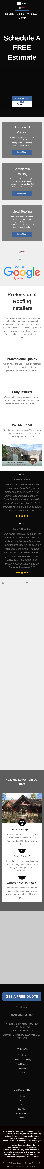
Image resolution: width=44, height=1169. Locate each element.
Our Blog (22, 1109)
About (22, 1100)
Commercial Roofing (22, 1060)
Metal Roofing (22, 1064)
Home (22, 1096)
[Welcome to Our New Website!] (22, 889)
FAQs (22, 1105)
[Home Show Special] (22, 821)
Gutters (22, 1073)
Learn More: (22, 152)
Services (22, 1055)
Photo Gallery (22, 1113)
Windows (22, 1068)
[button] (22, 455)
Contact (22, 1118)
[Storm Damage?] (22, 862)
